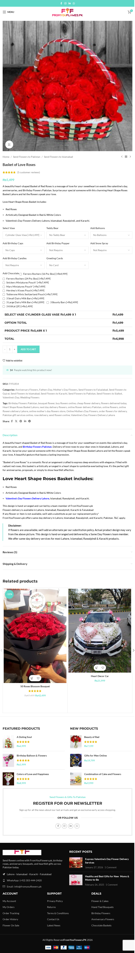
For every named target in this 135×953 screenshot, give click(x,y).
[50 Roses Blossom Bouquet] (35, 636)
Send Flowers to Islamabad (58, 156)
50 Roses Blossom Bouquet (35, 686)
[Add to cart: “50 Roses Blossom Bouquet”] (32, 678)
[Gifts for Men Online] (76, 760)
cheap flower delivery (88, 403)
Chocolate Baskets (101, 925)
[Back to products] (126, 157)
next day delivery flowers (53, 407)
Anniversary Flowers (26, 389)
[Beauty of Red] (76, 741)
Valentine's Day (11, 397)
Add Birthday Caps (13, 243)
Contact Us (53, 919)
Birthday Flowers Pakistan (22, 403)
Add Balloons (97, 228)
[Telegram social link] (29, 421)
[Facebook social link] (61, 3)
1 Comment (111, 867)
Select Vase (9, 228)
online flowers (110, 407)
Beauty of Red (91, 736)
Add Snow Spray (99, 243)
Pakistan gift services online (18, 415)
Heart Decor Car (100, 676)
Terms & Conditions (58, 913)
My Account (9, 900)
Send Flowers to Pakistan (26, 156)
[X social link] (16, 421)
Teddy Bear (52, 228)
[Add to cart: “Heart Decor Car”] (97, 668)
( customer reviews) (28, 172)
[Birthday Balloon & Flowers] (8, 760)
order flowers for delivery (113, 411)
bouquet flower (46, 403)
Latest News (53, 925)
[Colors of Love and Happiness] (8, 778)
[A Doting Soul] (8, 741)
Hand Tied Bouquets (102, 907)
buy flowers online (66, 403)
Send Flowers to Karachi (54, 393)
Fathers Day (45, 389)
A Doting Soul (24, 736)
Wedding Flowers (29, 397)
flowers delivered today (113, 403)
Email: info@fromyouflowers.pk (24, 886)
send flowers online (59, 415)
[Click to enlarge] (9, 145)
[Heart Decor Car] (99, 631)
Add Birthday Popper (58, 243)
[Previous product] (122, 157)
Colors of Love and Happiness (33, 774)
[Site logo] (67, 11)
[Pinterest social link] (20, 421)
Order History (10, 919)
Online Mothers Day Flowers (82, 411)
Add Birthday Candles (15, 258)
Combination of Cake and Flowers (102, 774)
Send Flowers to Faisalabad (93, 389)
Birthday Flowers (100, 913)
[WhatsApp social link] (74, 3)
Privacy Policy (55, 900)
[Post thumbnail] (75, 863)
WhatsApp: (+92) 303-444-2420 (24, 880)
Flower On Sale (11, 925)
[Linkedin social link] (70, 3)
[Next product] (130, 157)
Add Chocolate (11, 273)
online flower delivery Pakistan (84, 407)
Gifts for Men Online (95, 755)
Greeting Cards (54, 258)
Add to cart (28, 349)
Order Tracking (11, 913)
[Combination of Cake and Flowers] (76, 778)
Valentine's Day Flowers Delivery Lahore (93, 415)
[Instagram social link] (65, 3)
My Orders (8, 907)
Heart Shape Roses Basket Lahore (21, 407)
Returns (51, 907)
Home (6, 156)
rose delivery (41, 415)
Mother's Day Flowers (65, 389)
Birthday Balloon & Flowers (32, 755)
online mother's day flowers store (47, 411)
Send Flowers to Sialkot (109, 393)
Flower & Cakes (99, 900)
